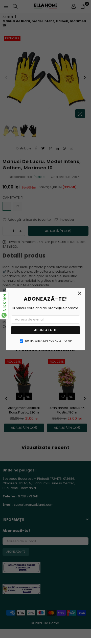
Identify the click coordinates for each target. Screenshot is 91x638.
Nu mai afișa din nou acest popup (48, 341)
